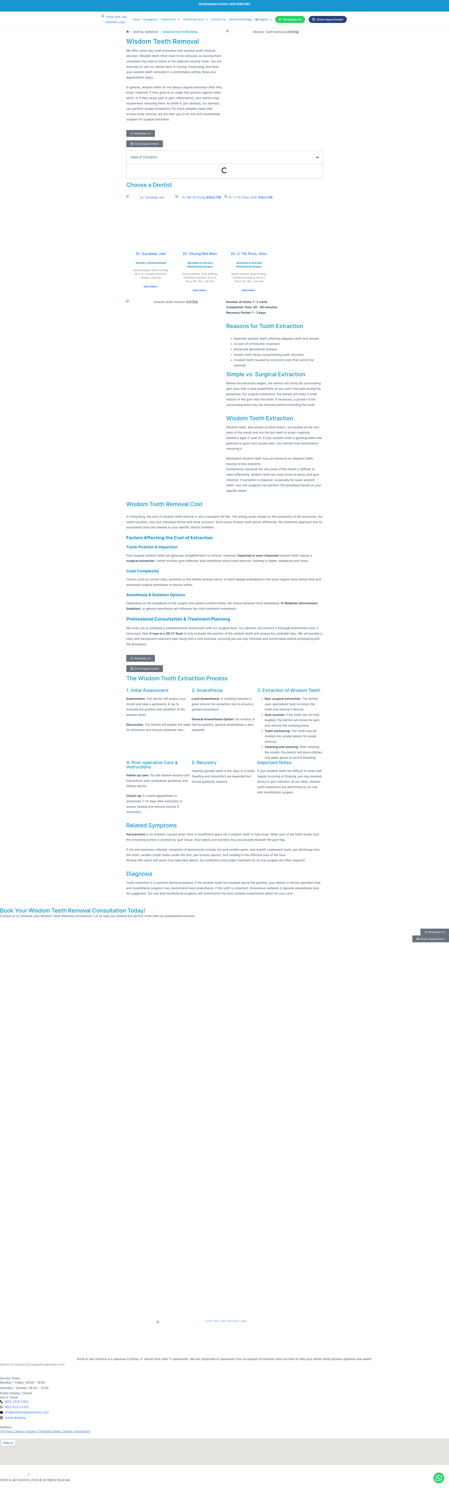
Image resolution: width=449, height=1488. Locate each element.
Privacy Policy (40, 1474)
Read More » (151, 286)
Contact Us (218, 19)
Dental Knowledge (240, 19)
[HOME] (127, 32)
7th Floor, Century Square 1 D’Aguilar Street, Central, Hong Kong (45, 1431)
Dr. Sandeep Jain (151, 253)
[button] (317, 157)
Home (136, 19)
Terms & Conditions (14, 1474)
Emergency (150, 19)
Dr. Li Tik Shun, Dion (249, 253)
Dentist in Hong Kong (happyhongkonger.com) (32, 1364)
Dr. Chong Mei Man (200, 253)
